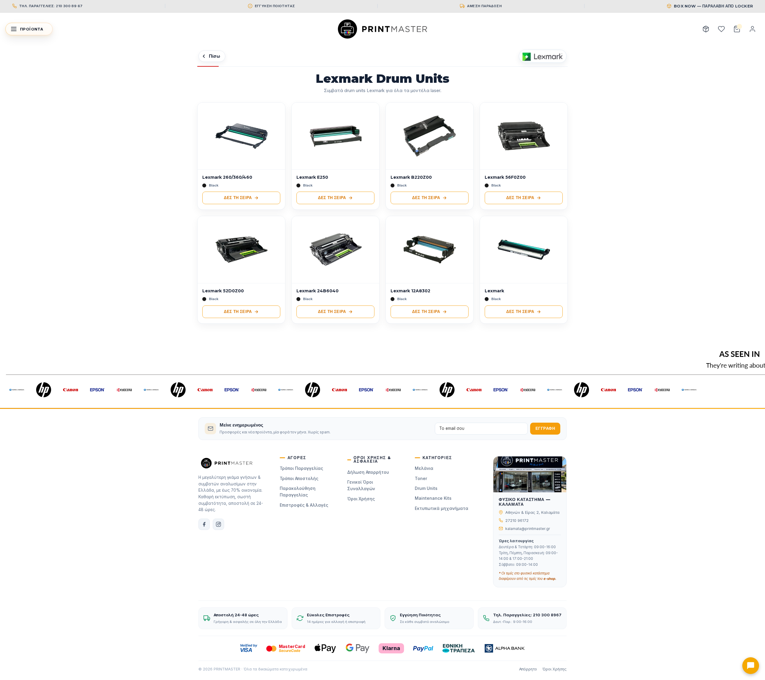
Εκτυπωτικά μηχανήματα (441, 508)
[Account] (752, 29)
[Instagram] (218, 524)
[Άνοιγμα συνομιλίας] (750, 665)
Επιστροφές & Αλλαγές (304, 505)
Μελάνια (424, 468)
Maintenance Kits (433, 498)
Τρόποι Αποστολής (299, 478)
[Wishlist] (721, 29)
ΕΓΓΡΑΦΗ (545, 428)
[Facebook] (204, 524)
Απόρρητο (528, 669)
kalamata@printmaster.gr (527, 528)
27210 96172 (517, 520)
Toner (421, 478)
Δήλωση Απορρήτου (368, 472)
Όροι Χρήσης (361, 498)
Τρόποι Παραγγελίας (301, 468)
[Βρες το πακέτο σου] (705, 29)
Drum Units (426, 488)
